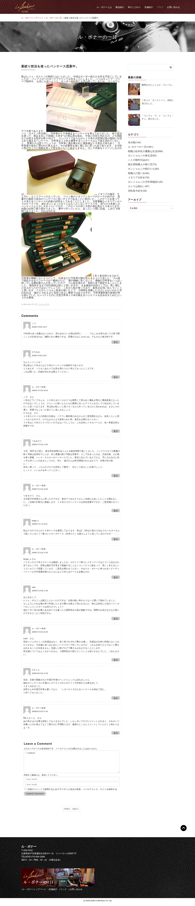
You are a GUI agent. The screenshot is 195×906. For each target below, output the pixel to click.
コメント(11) (44, 304)
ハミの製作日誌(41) (138, 160)
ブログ (160, 7)
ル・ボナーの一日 (54, 17)
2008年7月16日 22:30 (40, 632)
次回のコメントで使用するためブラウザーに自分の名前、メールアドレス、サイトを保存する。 (73, 789)
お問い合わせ (173, 7)
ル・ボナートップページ (32, 17)
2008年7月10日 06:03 (40, 390)
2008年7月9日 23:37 (39, 327)
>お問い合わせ (75, 889)
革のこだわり (134, 7)
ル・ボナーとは (104, 7)
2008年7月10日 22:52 (40, 489)
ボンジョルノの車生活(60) (142, 155)
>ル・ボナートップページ (33, 889)
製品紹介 (119, 7)
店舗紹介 (148, 7)
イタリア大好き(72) (138, 177)
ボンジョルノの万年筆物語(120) (145, 181)
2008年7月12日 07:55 (40, 552)
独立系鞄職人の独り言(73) (142, 164)
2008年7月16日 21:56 (40, 590)
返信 (115, 342)
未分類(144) (134, 142)
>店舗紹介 (52, 889)
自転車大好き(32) (137, 190)
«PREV (66, 808)
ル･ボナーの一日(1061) (140, 146)
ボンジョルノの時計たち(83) (143, 168)
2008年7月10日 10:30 (40, 444)
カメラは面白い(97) (138, 186)
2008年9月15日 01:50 (40, 711)
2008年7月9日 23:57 (39, 355)
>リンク (63, 889)
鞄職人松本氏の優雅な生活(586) (145, 151)
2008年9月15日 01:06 (40, 673)
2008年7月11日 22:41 (40, 524)
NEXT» (76, 808)
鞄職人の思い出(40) (138, 173)
